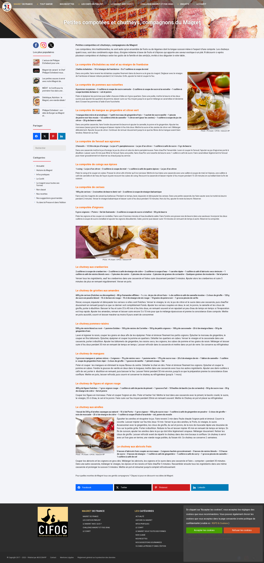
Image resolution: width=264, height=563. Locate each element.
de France (23, 4)
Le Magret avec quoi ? (122, 4)
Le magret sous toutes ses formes (151, 531)
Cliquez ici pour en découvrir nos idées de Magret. (152, 476)
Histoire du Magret (44, 170)
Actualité (40, 166)
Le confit (201, 4)
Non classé (41, 190)
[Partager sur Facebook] (36, 136)
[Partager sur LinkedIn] (61, 136)
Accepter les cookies (204, 530)
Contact (53, 557)
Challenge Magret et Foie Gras (157, 4)
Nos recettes (67, 4)
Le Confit (40, 179)
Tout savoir (46, 4)
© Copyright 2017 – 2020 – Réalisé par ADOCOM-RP (26, 557)
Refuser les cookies (242, 530)
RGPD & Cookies (220, 523)
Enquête (184, 4)
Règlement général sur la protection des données (96, 557)
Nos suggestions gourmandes (49, 198)
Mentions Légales (67, 557)
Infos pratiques (43, 174)
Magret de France (90, 516)
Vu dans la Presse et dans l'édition (51, 202)
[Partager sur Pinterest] (53, 136)
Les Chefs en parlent (92, 4)
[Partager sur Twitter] (45, 136)
